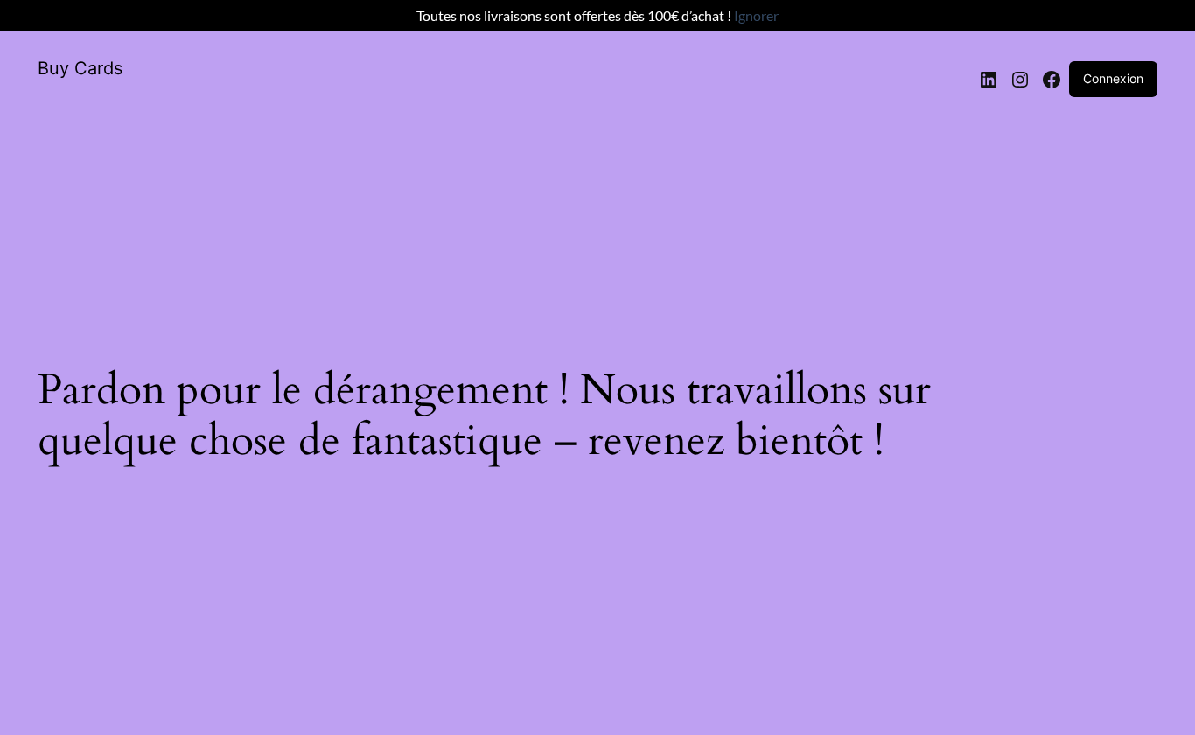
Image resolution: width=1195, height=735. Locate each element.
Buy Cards (80, 68)
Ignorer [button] (756, 15)
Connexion (1113, 78)
